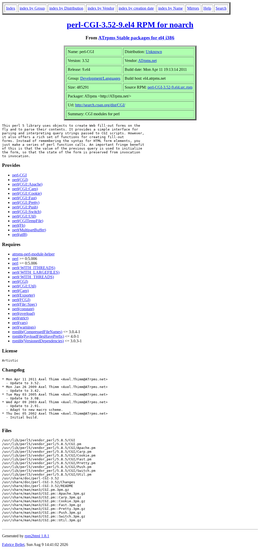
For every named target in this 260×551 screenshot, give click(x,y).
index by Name (170, 8)
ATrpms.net (147, 60)
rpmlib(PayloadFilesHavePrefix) (38, 336)
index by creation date (136, 8)
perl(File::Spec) (24, 304)
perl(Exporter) (23, 295)
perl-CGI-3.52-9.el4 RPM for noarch (130, 24)
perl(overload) (23, 313)
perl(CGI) (20, 179)
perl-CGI (19, 175)
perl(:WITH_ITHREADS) (33, 268)
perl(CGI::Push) (25, 207)
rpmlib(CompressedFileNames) (37, 332)
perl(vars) (19, 322)
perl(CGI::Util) (24, 216)
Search (221, 8)
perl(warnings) (24, 327)
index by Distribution (66, 8)
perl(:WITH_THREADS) (33, 277)
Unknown (154, 52)
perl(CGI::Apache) (27, 184)
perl (15, 258)
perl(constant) (23, 309)
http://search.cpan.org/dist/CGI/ (100, 105)
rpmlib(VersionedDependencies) (38, 341)
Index (10, 8)
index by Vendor (101, 8)
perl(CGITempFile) (27, 221)
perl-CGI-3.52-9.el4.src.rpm (170, 87)
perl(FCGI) (21, 300)
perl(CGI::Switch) (26, 211)
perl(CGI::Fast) (24, 198)
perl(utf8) (19, 234)
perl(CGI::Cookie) (27, 193)
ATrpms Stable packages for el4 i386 (136, 37)
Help (207, 8)
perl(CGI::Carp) (25, 189)
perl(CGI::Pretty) (25, 202)
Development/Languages (100, 78)
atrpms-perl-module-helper (33, 254)
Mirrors (193, 8)
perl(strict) (20, 318)
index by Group (32, 8)
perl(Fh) (18, 225)
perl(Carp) (20, 290)
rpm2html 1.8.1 (37, 536)
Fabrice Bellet (13, 544)
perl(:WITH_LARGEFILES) (35, 272)
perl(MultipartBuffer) (29, 230)
